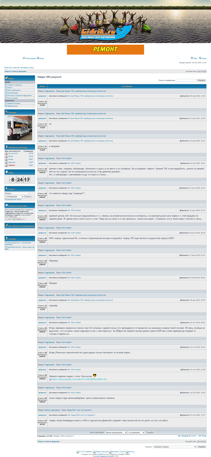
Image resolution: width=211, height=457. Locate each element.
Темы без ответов (11, 68)
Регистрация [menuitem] (12, 98)
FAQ (195, 58)
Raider (10, 159)
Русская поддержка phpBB (103, 456)
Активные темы (27, 68)
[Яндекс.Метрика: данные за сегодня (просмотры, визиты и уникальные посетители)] (101, 452)
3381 (31, 165)
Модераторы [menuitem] (12, 106)
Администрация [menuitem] (13, 103)
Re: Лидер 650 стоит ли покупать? (81, 415)
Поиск (204, 58)
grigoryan (11, 162)
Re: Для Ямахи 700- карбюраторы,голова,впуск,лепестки (90, 96)
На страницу (183, 436)
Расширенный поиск (13, 199)
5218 (31, 156)
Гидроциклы (50, 91)
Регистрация (30, 58)
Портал (8, 71)
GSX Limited (66, 158)
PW (116, 456)
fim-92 (10, 156)
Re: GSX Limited (74, 163)
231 (199, 436)
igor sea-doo (13, 153)
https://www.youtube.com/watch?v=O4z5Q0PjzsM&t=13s (79, 379)
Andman (11, 165)
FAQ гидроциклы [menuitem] (14, 90)
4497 (31, 159)
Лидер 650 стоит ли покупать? (79, 410)
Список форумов (19, 71)
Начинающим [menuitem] (12, 93)
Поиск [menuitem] (9, 87)
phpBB (100, 454)
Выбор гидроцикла (52, 410)
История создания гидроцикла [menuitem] (19, 95)
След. (204, 436)
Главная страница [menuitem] (14, 85)
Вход (41, 58)
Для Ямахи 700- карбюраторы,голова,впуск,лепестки (83, 91)
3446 (31, 162)
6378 (31, 153)
